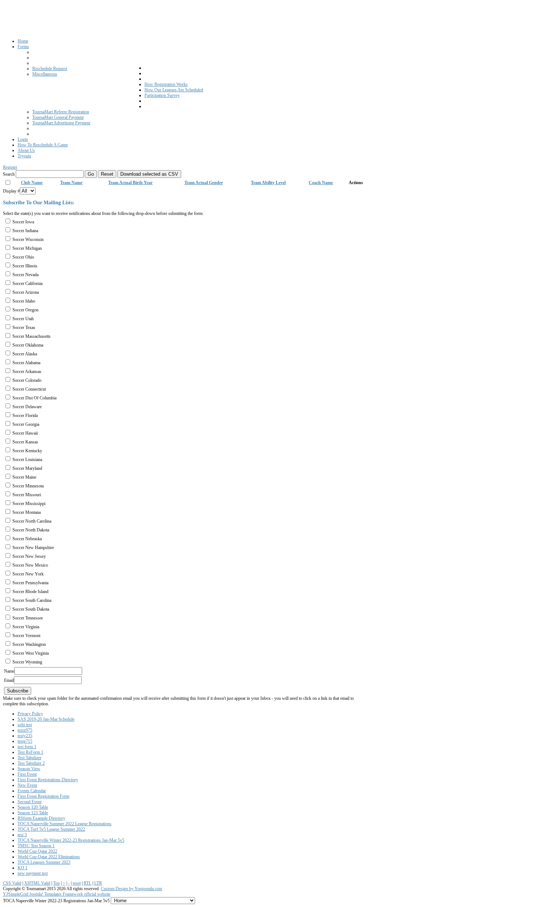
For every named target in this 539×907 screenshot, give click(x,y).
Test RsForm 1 (30, 752)
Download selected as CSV (149, 174)
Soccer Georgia (25, 424)
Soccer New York (28, 574)
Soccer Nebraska (27, 538)
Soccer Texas (23, 327)
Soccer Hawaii (25, 433)
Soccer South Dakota (30, 609)
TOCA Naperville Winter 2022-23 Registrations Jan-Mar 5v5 (71, 840)
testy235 (25, 735)
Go (91, 174)
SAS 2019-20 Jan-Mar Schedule (46, 719)
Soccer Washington (29, 644)
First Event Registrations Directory (48, 779)
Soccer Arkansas (26, 371)
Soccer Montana (26, 512)
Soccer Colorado (26, 380)
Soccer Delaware (27, 406)
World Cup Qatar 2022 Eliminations (49, 856)
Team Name (71, 182)
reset (77, 883)
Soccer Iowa (23, 221)
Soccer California (27, 283)
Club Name (32, 182)
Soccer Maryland (27, 468)
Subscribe (17, 691)
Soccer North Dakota (30, 530)
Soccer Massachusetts (31, 336)
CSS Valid (12, 883)
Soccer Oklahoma (27, 345)
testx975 (25, 730)
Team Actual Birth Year (130, 182)
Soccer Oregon (25, 309)
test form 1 (27, 746)
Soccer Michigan (27, 248)
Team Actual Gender (203, 182)
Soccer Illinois (24, 265)
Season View (29, 768)
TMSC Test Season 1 (36, 845)
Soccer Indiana (25, 230)
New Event (27, 785)
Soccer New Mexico (30, 565)
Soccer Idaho (23, 301)
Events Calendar (32, 790)
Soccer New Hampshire (33, 547)
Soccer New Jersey (29, 556)
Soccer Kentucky (27, 450)
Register (10, 167)
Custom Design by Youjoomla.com (131, 888)
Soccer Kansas (25, 442)
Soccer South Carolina (31, 600)
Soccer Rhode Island (30, 591)
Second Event (29, 801)
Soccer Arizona (25, 292)
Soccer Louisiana (27, 459)
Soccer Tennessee (27, 618)
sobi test (25, 724)
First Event (27, 774)
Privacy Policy (30, 713)
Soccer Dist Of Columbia (34, 398)
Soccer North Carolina (31, 521)
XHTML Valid (37, 883)
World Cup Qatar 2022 (37, 851)
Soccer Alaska (24, 353)
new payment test (33, 873)
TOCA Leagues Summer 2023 (44, 862)
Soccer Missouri (26, 494)
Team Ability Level (268, 182)
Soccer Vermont (26, 635)
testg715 (25, 741)
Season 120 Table (33, 807)
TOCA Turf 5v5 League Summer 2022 (51, 829)
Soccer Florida (25, 415)
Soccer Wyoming (27, 662)
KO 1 (22, 867)
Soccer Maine (24, 477)
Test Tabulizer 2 (31, 763)
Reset (107, 174)
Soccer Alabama (26, 362)
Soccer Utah (23, 318)
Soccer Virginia (25, 626)
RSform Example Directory (41, 818)
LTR (98, 883)
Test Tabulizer (29, 757)
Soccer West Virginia (30, 653)
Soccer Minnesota (28, 486)
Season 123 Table (33, 812)
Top (56, 883)
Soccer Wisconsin (28, 239)
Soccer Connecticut (29, 389)
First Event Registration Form (43, 796)
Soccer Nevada (25, 274)
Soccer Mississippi (28, 503)
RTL (87, 883)
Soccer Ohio (23, 257)
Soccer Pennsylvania (30, 582)
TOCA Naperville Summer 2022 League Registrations (64, 823)
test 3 (22, 834)
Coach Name (321, 182)
